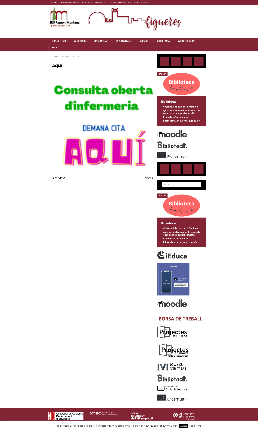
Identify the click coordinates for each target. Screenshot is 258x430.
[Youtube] (207, 2)
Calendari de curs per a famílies (180, 107)
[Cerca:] (182, 184)
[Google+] (199, 61)
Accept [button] (183, 426)
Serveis (143, 41)
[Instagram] (189, 2)
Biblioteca (168, 101)
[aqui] (102, 172)
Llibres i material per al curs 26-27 (181, 121)
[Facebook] (201, 2)
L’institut (60, 41)
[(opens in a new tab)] (181, 94)
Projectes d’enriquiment (176, 117)
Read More (195, 425)
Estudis (81, 41)
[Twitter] (195, 2)
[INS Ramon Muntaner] (129, 30)
